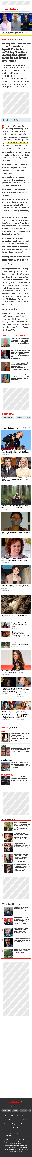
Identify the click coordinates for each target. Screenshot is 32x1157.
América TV (23, 190)
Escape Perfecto (7, 417)
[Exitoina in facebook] (16, 1106)
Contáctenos (11, 1120)
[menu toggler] (2, 9)
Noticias (23, 1111)
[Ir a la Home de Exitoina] (13, 9)
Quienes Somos (22, 1116)
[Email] (17, 120)
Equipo (6, 1124)
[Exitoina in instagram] (12, 1106)
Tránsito (16, 1128)
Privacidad (22, 1120)
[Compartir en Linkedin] (14, 120)
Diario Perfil (6, 1111)
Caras (15, 1111)
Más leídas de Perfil (10, 904)
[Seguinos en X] (20, 1106)
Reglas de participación (20, 1124)
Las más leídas (8, 819)
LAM (3, 192)
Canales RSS (9, 1116)
